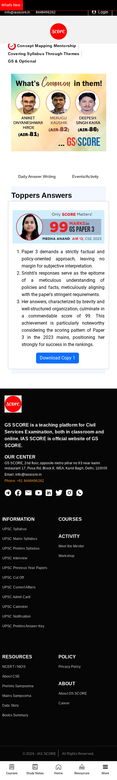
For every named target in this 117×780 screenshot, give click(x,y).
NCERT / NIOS (14, 667)
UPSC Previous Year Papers (24, 568)
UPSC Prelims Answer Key (23, 626)
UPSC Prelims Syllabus (20, 548)
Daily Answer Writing (37, 176)
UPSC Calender (15, 607)
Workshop (66, 556)
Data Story (10, 705)
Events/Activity (85, 176)
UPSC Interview (14, 558)
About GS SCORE (72, 693)
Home (58, 773)
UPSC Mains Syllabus (19, 539)
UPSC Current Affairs (18, 587)
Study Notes (35, 773)
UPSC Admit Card (16, 597)
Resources (81, 773)
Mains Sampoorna (16, 696)
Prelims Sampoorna (18, 686)
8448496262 (46, 12)
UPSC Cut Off (13, 578)
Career (64, 703)
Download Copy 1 (57, 358)
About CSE (11, 676)
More (105, 773)
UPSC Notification (16, 616)
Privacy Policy (69, 667)
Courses (12, 773)
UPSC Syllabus (14, 529)
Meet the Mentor (71, 546)
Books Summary (15, 715)
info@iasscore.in (17, 12)
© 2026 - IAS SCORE (39, 754)
